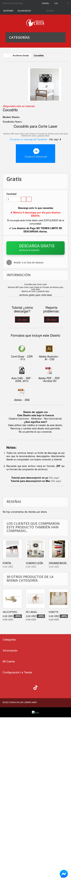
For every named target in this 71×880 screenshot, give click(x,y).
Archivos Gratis (21, 55)
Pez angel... (32, 612)
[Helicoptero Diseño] (12, 598)
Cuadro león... (35, 563)
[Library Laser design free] (35, 712)
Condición (8, 121)
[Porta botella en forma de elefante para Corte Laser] (12, 549)
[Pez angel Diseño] (35, 598)
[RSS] (21, 687)
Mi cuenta (9, 661)
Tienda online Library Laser (23, 702)
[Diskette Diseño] (58, 598)
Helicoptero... (11, 612)
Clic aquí (22, 319)
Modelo (7, 117)
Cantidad (11, 194)
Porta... (8, 563)
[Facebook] (6, 687)
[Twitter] (14, 687)
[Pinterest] (43, 687)
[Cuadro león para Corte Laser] (35, 549)
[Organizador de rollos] (58, 549)
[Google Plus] (35, 687)
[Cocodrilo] (44, 84)
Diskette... (54, 612)
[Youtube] (28, 687)
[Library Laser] (35, 23)
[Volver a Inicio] (6, 55)
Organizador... (58, 563)
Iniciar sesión (24, 11)
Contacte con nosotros (13, 3)
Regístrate (8, 11)
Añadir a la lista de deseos (28, 262)
